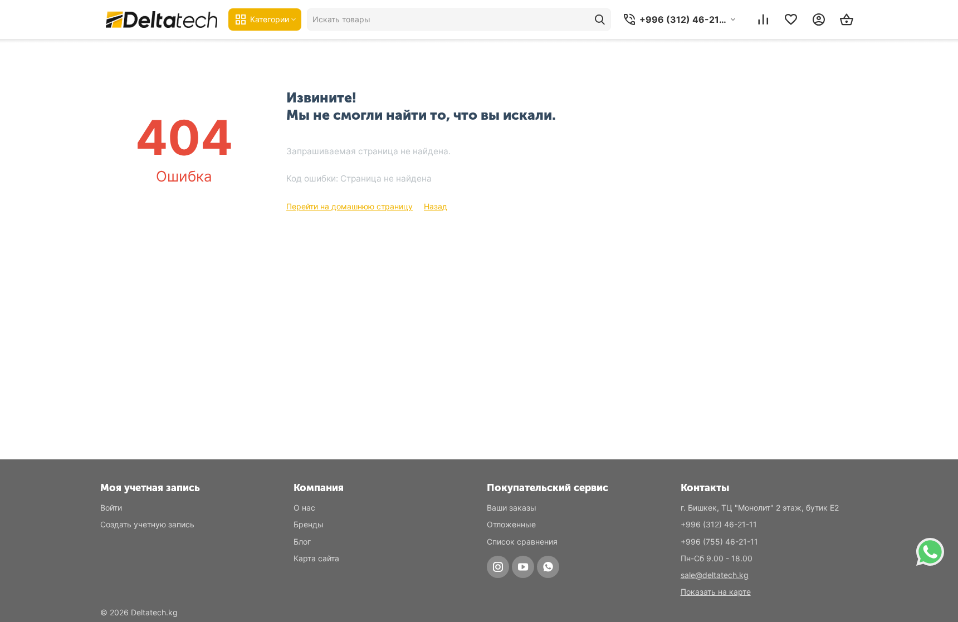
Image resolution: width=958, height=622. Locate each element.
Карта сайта (316, 558)
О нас (304, 507)
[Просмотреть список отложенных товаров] (791, 19)
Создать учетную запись (147, 524)
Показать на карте (716, 591)
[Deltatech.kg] (161, 19)
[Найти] (600, 19)
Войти (111, 507)
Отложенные (511, 524)
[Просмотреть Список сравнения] (763, 19)
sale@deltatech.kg (715, 575)
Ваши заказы (511, 507)
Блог (302, 541)
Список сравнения (522, 541)
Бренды (309, 524)
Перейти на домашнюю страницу (349, 206)
